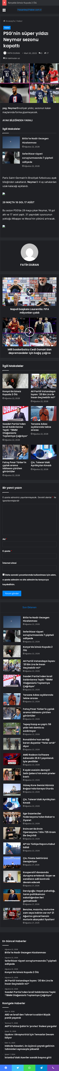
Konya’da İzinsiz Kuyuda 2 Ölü (22, 2)
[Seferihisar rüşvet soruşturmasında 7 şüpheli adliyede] (11, 158)
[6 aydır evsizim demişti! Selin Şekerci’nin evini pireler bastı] (12, 774)
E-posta (7, 551)
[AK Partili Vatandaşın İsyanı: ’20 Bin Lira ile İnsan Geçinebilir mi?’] (44, 381)
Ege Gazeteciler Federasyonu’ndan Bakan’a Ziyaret (39, 817)
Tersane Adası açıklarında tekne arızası (41, 427)
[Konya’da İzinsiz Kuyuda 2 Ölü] (15, 381)
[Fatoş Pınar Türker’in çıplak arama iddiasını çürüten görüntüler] (15, 452)
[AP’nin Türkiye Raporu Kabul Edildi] (12, 848)
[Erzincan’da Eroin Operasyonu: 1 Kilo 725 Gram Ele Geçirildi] (12, 833)
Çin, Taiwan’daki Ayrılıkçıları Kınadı (41, 464)
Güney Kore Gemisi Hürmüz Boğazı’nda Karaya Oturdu (38, 787)
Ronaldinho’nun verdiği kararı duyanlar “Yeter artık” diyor (39, 743)
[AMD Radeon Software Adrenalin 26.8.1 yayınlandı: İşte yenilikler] (12, 759)
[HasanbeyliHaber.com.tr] (29, 9)
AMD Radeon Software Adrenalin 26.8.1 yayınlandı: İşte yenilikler (38, 758)
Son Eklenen (29, 607)
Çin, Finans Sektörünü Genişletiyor (35, 860)
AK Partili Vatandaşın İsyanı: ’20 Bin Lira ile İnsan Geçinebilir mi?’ (43, 394)
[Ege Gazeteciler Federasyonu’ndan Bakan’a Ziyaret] (12, 818)
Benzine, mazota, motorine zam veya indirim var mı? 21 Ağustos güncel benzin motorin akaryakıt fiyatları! (38, 914)
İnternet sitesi (10, 563)
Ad (5, 539)
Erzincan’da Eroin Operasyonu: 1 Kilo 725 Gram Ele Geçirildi (39, 832)
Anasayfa (10, 21)
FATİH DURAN (13, 53)
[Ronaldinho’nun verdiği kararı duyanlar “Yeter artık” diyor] (12, 744)
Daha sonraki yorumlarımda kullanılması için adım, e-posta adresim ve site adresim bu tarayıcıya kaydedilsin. (29, 580)
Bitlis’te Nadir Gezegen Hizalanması (36, 619)
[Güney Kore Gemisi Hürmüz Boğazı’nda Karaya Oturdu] (12, 790)
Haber (19, 21)
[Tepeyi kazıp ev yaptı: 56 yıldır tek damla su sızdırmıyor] (12, 729)
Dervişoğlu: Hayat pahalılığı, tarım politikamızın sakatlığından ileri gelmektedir (39, 895)
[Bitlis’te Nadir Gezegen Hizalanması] (11, 142)
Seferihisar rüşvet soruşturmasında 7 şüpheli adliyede (37, 158)
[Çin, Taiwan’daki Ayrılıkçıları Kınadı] (44, 452)
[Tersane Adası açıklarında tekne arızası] (44, 413)
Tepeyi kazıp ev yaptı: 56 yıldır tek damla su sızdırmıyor (37, 728)
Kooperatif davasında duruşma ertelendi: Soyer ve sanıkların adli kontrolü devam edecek (39, 877)
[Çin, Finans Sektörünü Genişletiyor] (12, 862)
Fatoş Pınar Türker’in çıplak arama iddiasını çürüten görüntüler (14, 467)
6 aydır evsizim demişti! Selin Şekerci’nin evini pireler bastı (39, 773)
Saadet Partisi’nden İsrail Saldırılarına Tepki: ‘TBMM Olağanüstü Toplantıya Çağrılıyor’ (15, 430)
